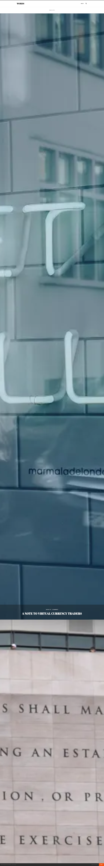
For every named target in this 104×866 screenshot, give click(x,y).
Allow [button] (101, 864)
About (82, 3)
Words (20, 3)
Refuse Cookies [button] (94, 864)
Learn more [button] (14, 864)
